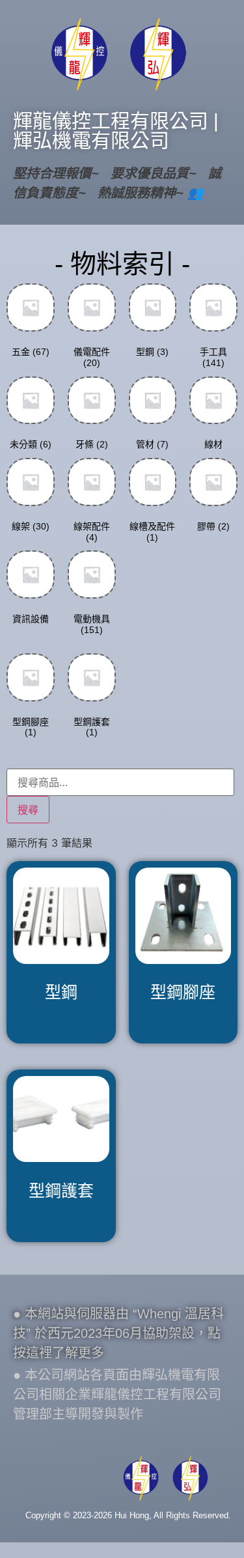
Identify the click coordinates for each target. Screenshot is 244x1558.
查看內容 (61, 1032)
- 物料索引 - (122, 263)
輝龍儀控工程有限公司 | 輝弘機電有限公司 (116, 130)
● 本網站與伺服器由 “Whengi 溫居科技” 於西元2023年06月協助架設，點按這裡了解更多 (118, 1333)
